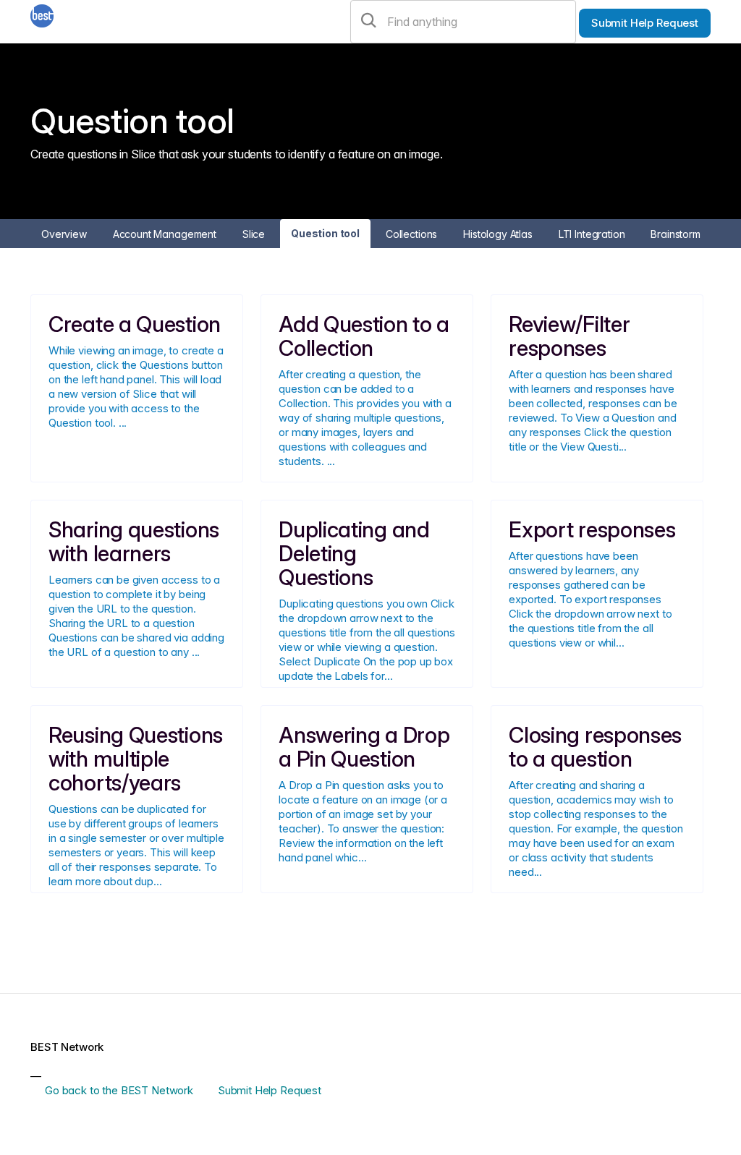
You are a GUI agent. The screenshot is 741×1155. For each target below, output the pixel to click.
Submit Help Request (644, 23)
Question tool (325, 233)
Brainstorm (675, 234)
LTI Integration (592, 234)
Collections (411, 234)
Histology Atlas (498, 234)
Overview (64, 234)
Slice (253, 234)
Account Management (164, 234)
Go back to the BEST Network (119, 1090)
